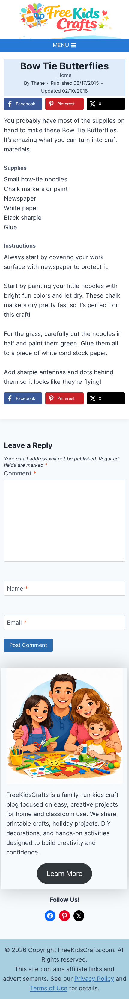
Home (64, 75)
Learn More (64, 873)
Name (17, 588)
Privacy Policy (94, 978)
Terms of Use (49, 988)
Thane (38, 83)
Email (17, 622)
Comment (20, 473)
